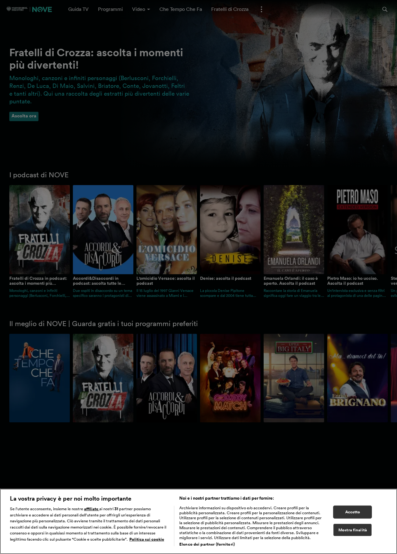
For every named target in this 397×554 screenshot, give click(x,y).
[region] (198, 521)
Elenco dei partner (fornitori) (207, 544)
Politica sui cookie (146, 539)
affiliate (91, 509)
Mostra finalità (352, 530)
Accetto (352, 512)
